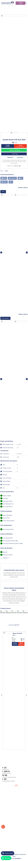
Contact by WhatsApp (14, 150)
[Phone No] (3, 827)
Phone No (5, 830)
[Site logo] (7, 3)
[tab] (3, 191)
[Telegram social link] (20, 166)
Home (1, 170)
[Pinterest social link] (16, 166)
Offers (2, 816)
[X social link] (14, 166)
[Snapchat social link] (18, 840)
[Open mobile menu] (26, 3)
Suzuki (6, 170)
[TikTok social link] (21, 840)
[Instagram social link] (11, 840)
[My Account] (24, 845)
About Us (3, 804)
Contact (2, 808)
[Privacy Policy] (5, 845)
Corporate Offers (4, 821)
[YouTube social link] (14, 840)
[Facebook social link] (12, 166)
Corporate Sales (4, 820)
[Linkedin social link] (18, 166)
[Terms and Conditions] (15, 845)
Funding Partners (4, 818)
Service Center (4, 806)
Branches (3, 810)
